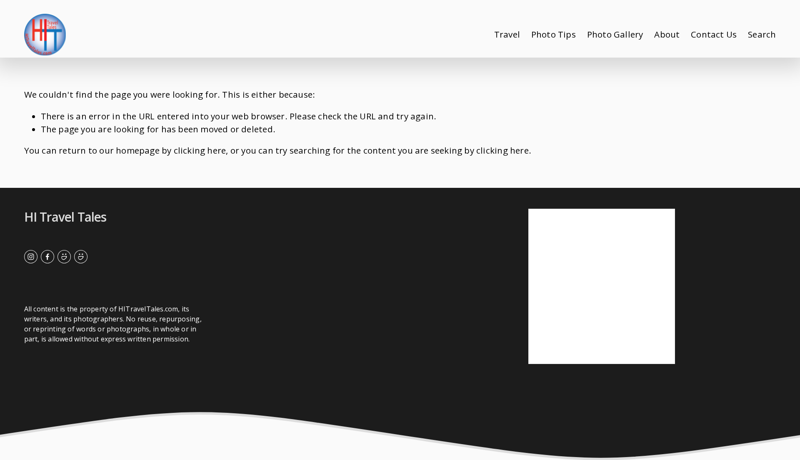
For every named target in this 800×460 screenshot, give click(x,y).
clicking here (200, 150)
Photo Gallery (615, 34)
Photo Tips (553, 34)
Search (762, 34)
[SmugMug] (64, 256)
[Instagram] (31, 256)
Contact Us (714, 34)
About (667, 34)
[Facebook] (47, 256)
